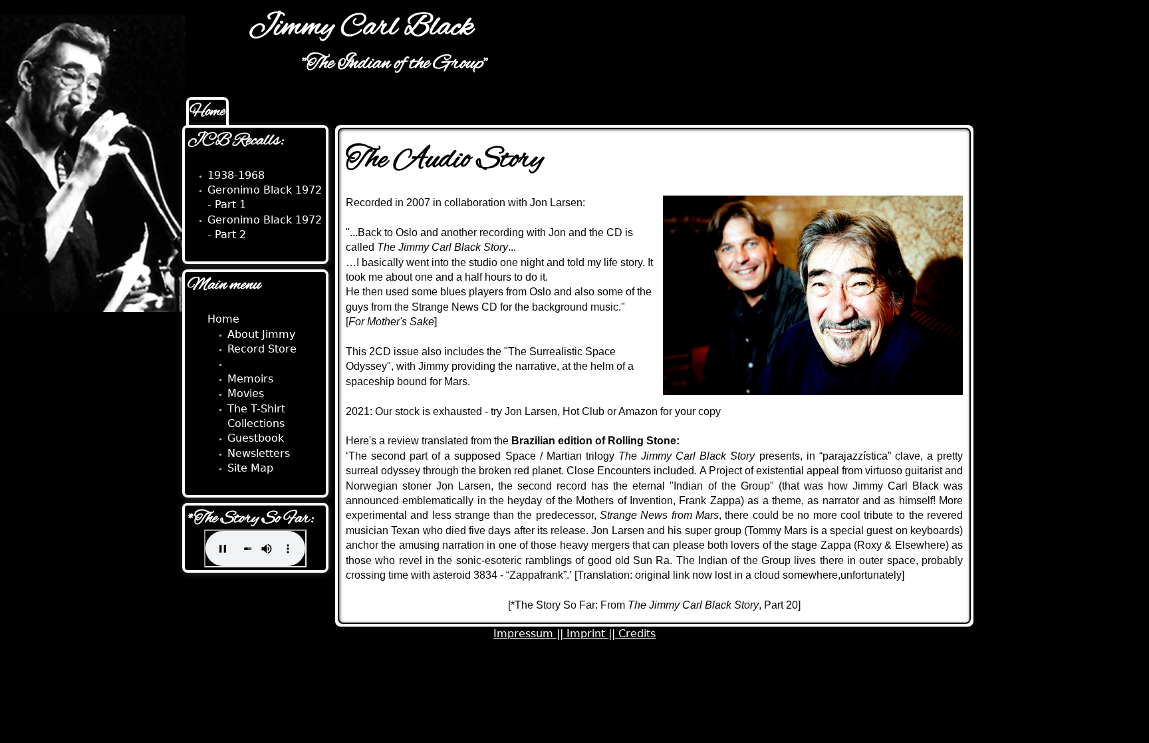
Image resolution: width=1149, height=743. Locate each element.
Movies (245, 393)
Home (207, 111)
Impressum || (530, 633)
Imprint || (592, 633)
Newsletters (258, 453)
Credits (637, 633)
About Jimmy (261, 334)
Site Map (250, 468)
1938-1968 (236, 175)
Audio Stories (262, 363)
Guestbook (255, 438)
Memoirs (250, 378)
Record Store (262, 349)
